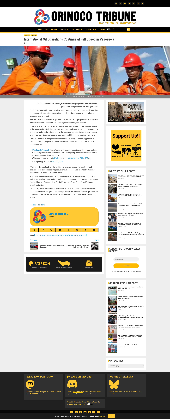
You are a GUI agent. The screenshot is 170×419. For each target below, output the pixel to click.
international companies (54, 235)
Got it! (111, 416)
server (78, 391)
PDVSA (65, 235)
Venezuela (82, 235)
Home (40, 29)
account (36, 394)
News (46, 29)
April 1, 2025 (30, 43)
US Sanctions (73, 235)
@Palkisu (57, 158)
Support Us (90, 29)
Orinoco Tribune (87, 402)
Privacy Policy (102, 416)
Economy (27, 35)
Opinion (54, 29)
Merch (102, 29)
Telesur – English (37, 205)
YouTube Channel (125, 29)
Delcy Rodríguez (40, 235)
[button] (113, 29)
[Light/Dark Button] (108, 29)
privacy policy (129, 271)
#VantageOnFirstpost (40, 150)
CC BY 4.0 (85, 404)
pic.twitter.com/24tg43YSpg (79, 158)
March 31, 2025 (57, 162)
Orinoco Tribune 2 (58, 213)
